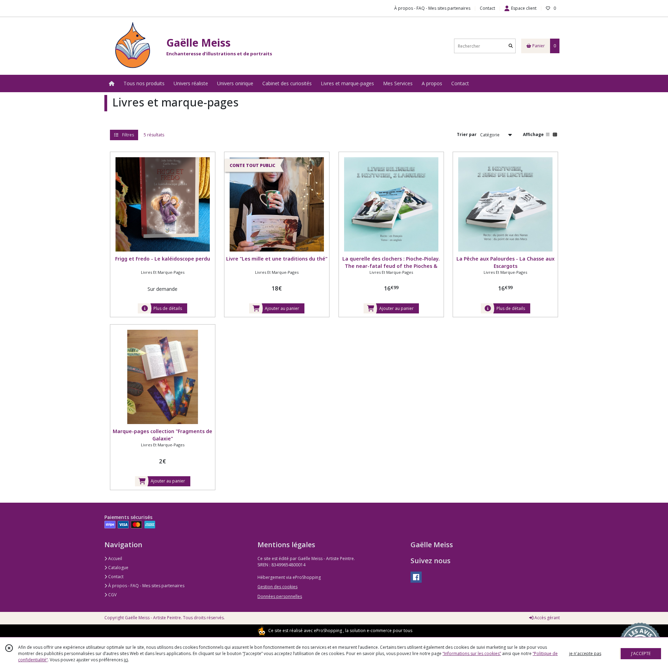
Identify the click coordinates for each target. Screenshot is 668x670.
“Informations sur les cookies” (472, 653)
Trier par (467, 134)
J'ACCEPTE (641, 653)
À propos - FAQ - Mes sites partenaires (145, 586)
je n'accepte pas (585, 653)
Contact (487, 8)
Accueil (114, 558)
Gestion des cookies (277, 587)
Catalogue (117, 568)
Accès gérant (546, 618)
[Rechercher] (510, 46)
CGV (112, 595)
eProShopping (328, 630)
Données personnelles (279, 596)
